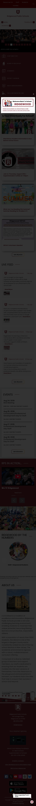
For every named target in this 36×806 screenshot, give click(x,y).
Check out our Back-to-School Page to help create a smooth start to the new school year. (16, 109)
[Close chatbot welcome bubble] (14, 795)
